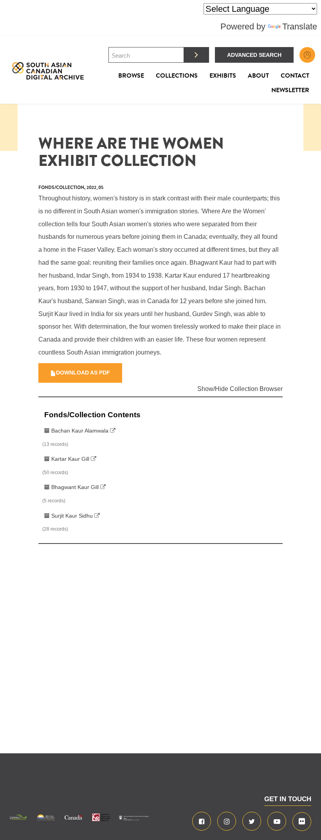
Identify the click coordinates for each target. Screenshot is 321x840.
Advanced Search (254, 55)
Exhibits (222, 75)
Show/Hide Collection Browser (240, 388)
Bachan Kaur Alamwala (80, 430)
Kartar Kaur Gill (70, 459)
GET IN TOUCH (287, 799)
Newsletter (290, 90)
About (258, 75)
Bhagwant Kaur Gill (75, 487)
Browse (131, 75)
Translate (299, 26)
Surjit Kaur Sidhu (72, 516)
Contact (295, 75)
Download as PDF (83, 372)
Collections (177, 75)
